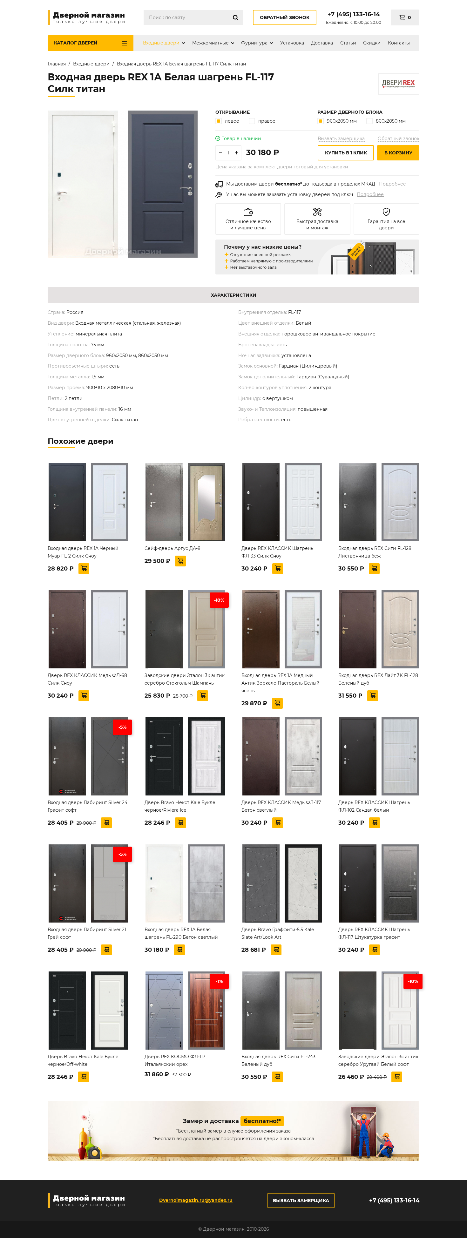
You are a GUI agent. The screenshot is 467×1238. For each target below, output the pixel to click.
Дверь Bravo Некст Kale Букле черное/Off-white (83, 1060)
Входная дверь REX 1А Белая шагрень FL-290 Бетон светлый (181, 933)
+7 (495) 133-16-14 (354, 14)
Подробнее (392, 184)
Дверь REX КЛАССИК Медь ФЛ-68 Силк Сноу (87, 679)
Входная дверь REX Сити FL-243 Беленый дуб (278, 1060)
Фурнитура (254, 43)
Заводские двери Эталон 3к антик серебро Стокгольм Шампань (185, 679)
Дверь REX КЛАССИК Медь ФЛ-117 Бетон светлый (281, 806)
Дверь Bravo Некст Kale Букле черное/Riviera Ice (180, 806)
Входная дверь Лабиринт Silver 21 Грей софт (87, 933)
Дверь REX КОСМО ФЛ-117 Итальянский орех (175, 1060)
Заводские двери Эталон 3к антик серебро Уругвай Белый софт (378, 1060)
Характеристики (233, 295)
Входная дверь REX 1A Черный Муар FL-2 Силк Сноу (83, 552)
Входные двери (161, 43)
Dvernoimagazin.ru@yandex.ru (196, 1200)
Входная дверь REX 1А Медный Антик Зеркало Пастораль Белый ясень (280, 683)
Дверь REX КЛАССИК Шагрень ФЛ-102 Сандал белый (374, 806)
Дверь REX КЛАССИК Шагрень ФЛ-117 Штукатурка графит (374, 933)
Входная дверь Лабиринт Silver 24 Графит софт (87, 806)
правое (266, 121)
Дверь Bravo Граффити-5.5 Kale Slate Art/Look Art (277, 933)
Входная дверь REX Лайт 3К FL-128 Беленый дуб (378, 679)
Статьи (348, 43)
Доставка (322, 43)
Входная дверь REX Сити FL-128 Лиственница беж (374, 552)
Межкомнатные (210, 43)
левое (232, 121)
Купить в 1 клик (346, 153)
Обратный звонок (284, 17)
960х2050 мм (342, 121)
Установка (292, 43)
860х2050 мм (391, 121)
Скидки (372, 43)
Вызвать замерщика (341, 138)
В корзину (398, 153)
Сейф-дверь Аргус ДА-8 (172, 548)
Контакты (399, 43)
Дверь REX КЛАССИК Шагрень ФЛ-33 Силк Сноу (277, 552)
